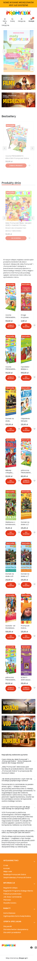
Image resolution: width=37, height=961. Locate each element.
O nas (5, 865)
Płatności (7, 900)
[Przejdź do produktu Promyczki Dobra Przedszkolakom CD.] (26, 608)
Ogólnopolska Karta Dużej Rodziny (17, 916)
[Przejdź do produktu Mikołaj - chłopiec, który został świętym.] (10, 453)
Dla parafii (7, 926)
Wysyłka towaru (9, 903)
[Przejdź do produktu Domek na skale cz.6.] (10, 557)
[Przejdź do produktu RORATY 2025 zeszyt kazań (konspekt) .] (26, 660)
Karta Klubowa (9, 913)
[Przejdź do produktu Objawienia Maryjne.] (26, 401)
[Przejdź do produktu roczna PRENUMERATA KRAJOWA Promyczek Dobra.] (18, 139)
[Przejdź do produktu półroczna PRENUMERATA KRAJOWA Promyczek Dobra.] (26, 453)
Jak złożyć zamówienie (12, 897)
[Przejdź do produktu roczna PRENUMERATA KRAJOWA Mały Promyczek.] (10, 350)
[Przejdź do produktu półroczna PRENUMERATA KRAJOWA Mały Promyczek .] (10, 660)
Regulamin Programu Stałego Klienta (18, 891)
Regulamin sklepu (10, 888)
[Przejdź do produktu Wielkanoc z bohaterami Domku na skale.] (10, 505)
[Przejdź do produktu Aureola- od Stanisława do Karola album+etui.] (10, 608)
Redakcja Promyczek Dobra (14, 874)
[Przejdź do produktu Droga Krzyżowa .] (26, 298)
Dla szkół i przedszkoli (12, 932)
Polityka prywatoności (12, 894)
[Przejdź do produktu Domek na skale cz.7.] (26, 557)
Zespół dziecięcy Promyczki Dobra (17, 877)
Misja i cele (7, 871)
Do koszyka (16, 238)
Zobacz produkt (16, 166)
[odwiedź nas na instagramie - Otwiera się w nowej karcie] (36, 947)
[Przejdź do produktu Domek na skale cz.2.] (26, 505)
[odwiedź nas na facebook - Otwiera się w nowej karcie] (31, 947)
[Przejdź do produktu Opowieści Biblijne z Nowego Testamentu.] (26, 350)
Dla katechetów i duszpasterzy (15, 929)
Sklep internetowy (16, 958)
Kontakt (6, 868)
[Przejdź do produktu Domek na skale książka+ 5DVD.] (10, 401)
